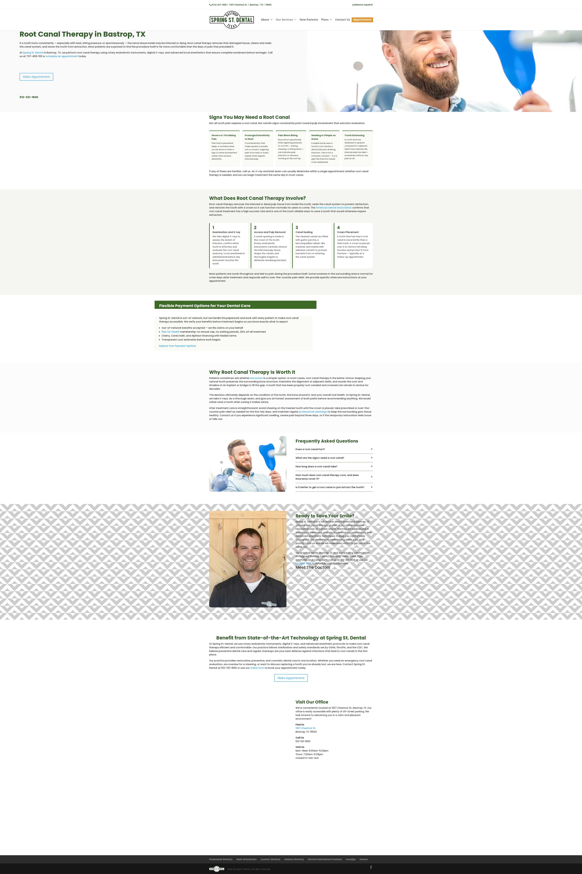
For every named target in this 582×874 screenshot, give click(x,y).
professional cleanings (313, 411)
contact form (303, 563)
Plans (325, 19)
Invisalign (351, 859)
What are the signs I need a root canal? (320, 458)
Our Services (284, 19)
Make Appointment (36, 77)
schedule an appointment (62, 56)
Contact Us (342, 19)
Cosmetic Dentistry (270, 859)
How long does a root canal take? (316, 466)
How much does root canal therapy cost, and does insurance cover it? (327, 477)
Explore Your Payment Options (177, 346)
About (265, 19)
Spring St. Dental (33, 52)
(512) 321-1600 (219, 4)
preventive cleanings (343, 800)
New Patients (309, 19)
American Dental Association (334, 207)
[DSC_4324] (247, 606)
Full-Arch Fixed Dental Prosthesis (325, 859)
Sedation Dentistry (294, 859)
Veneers (364, 859)
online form (257, 668)
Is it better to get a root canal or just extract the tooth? (330, 487)
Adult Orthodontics (246, 859)
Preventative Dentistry (220, 859)
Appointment (362, 19)
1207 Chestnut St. (306, 728)
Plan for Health (170, 332)
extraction (256, 378)
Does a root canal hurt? (310, 449)
